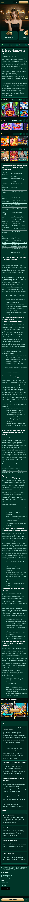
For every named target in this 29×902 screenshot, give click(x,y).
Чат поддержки (4, 882)
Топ (14, 44)
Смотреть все (16, 99)
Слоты (22, 44)
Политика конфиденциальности (8, 874)
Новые (6, 44)
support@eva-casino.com (7, 884)
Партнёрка (3, 885)
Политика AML (4, 876)
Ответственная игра (5, 878)
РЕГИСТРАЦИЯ (23, 2)
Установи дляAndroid (5, 889)
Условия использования (6, 875)
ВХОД (15, 2)
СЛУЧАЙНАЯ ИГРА (14, 710)
